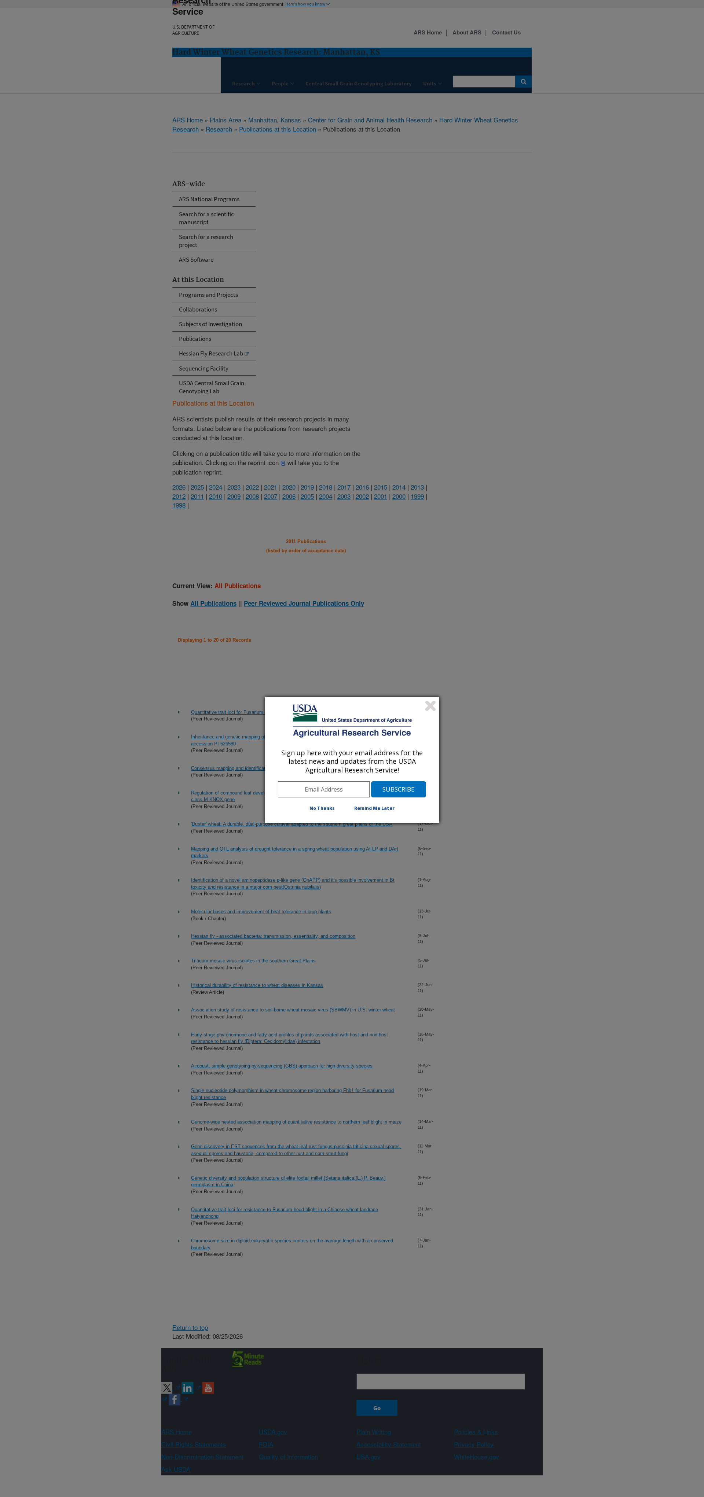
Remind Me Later (374, 808)
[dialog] (352, 760)
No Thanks (322, 808)
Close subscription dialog (430, 706)
